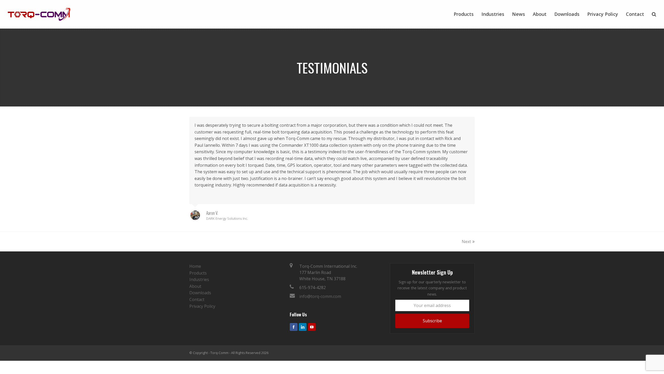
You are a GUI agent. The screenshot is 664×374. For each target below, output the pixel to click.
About (195, 286)
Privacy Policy (202, 306)
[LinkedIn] (303, 327)
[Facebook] (294, 327)
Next (466, 241)
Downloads (200, 293)
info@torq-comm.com (320, 296)
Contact (196, 299)
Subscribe (432, 321)
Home (195, 266)
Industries (199, 279)
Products (198, 273)
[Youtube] (312, 327)
